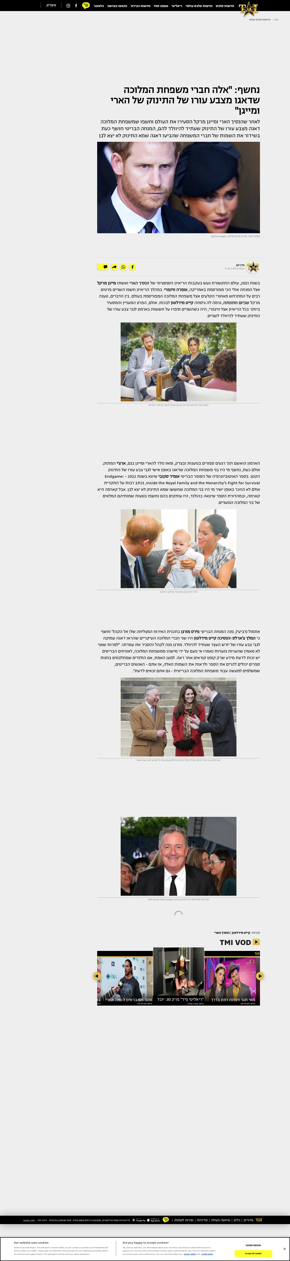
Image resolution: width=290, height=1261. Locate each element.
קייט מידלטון (241, 932)
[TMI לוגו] (246, 5)
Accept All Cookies (253, 1253)
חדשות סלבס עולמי (259, 19)
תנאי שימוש (65, 1220)
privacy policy (190, 1254)
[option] (178, 973)
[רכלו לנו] (86, 5)
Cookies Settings (253, 1245)
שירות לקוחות (184, 1220)
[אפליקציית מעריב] (153, 1220)
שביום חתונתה (236, 303)
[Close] (284, 1248)
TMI (276, 19)
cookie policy (207, 1254)
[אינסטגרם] (68, 5)
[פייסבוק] (76, 5)
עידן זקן (240, 265)
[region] (145, 1249)
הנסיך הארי (222, 932)
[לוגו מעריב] (51, 5)
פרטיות (53, 1220)
